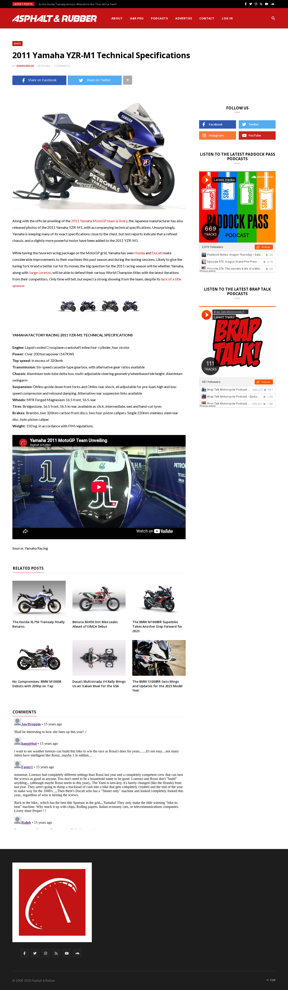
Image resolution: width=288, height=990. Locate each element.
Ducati (157, 253)
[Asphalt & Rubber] (54, 18)
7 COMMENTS (62, 65)
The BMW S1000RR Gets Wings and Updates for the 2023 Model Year (157, 685)
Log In (227, 18)
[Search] (273, 18)
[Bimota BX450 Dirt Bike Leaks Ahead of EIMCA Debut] (99, 598)
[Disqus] (99, 772)
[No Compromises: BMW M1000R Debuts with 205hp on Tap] (39, 658)
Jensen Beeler (25, 65)
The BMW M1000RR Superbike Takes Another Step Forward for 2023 (157, 626)
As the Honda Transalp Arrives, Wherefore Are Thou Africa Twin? (78, 4)
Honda (139, 253)
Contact (206, 18)
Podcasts (159, 18)
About (117, 18)
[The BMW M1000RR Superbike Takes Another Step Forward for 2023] (159, 598)
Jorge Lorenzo (40, 272)
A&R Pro (137, 18)
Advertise (183, 18)
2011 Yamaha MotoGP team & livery (99, 221)
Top (272, 980)
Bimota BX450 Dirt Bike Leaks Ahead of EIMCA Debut (95, 624)
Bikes (17, 43)
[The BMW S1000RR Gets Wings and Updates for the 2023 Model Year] (159, 658)
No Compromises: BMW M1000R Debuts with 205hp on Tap (36, 683)
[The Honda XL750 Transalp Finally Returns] (39, 598)
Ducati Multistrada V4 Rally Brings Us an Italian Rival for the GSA (99, 683)
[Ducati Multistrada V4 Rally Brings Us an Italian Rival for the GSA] (99, 658)
